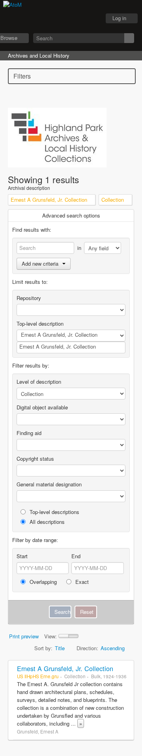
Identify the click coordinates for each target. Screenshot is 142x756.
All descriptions (46, 521)
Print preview (24, 636)
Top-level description (40, 323)
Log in (119, 18)
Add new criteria (40, 263)
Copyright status (35, 458)
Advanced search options (71, 215)
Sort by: (43, 648)
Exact (81, 581)
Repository (29, 298)
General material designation (49, 484)
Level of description (39, 381)
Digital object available (42, 407)
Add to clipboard (126, 668)
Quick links (91, 18)
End (75, 556)
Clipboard (52, 18)
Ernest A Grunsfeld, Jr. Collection (65, 668)
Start (22, 556)
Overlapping (42, 581)
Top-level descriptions (53, 512)
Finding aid (29, 433)
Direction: (87, 648)
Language (71, 18)
